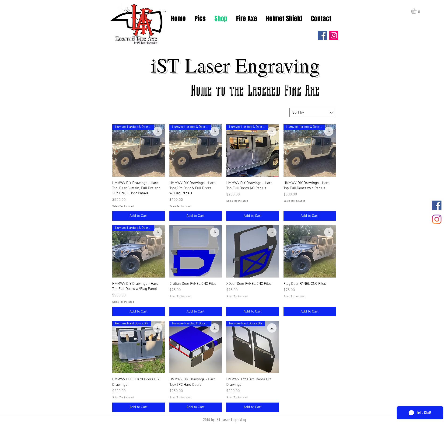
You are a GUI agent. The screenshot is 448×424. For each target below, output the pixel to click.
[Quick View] (195, 251)
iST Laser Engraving (235, 64)
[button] (417, 11)
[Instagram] (333, 35)
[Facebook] (322, 35)
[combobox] (312, 112)
